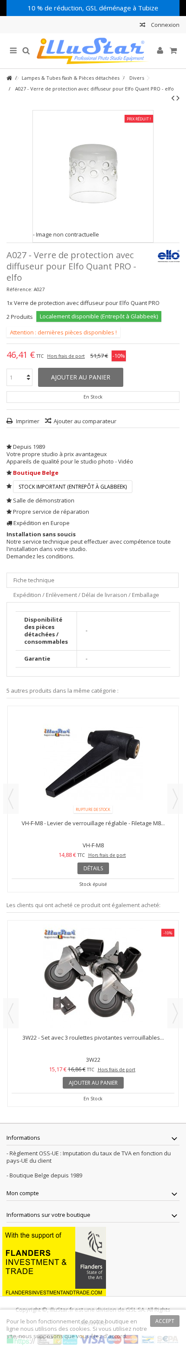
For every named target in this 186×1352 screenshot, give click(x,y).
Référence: (19, 289)
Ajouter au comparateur (85, 421)
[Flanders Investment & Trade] (54, 1260)
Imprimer (27, 421)
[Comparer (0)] (142, 25)
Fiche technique (34, 580)
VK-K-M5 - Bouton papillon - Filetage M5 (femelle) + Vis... (106, 823)
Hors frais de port (66, 356)
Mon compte (22, 1193)
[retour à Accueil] (9, 78)
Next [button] (175, 799)
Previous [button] (11, 799)
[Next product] (178, 98)
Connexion (165, 25)
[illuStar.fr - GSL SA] (93, 51)
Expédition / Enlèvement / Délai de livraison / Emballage (86, 595)
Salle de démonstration (43, 500)
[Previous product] (172, 98)
